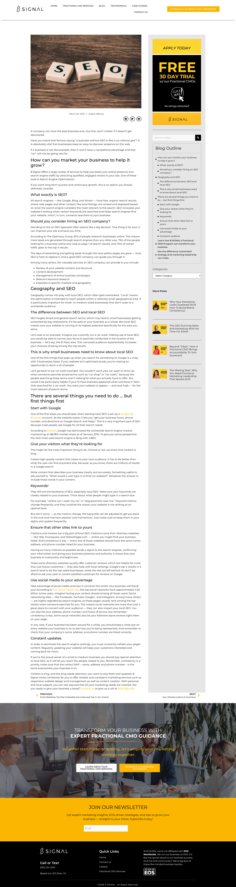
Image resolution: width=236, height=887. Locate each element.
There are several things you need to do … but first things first (178, 198)
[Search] (198, 138)
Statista (51, 430)
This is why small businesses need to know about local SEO (178, 191)
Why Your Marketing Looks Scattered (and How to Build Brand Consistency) (182, 306)
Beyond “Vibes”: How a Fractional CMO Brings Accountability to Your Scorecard (183, 351)
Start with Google (169, 204)
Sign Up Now (139, 828)
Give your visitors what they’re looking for (176, 210)
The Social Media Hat (66, 589)
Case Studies (139, 6)
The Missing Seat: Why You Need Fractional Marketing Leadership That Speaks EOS (183, 375)
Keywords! (165, 216)
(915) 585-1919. (126, 688)
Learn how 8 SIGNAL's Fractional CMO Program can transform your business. (176, 243)
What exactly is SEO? (171, 165)
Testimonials (118, 6)
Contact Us (141, 12)
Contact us (87, 688)
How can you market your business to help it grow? (177, 159)
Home (54, 6)
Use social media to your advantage (173, 230)
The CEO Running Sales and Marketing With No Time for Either (184, 328)
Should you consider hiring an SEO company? (179, 171)
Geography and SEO (169, 177)
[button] (125, 119)
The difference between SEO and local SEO (178, 183)
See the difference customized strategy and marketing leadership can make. (177, 254)
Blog (102, 6)
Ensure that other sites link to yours (176, 222)
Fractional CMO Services (78, 6)
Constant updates (170, 236)
